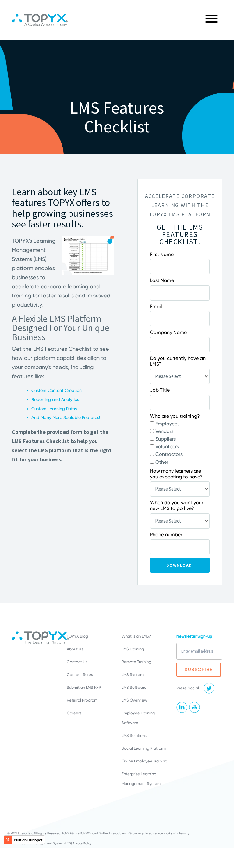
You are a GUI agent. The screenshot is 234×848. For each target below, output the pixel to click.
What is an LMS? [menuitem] (136, 636)
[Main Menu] (211, 20)
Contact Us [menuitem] (77, 662)
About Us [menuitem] (75, 649)
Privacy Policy (82, 843)
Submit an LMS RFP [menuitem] (84, 687)
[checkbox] (179, 443)
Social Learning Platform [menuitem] (144, 748)
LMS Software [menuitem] (134, 687)
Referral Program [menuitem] (82, 700)
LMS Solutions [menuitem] (134, 735)
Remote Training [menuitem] (136, 662)
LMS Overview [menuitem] (134, 700)
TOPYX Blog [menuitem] (77, 636)
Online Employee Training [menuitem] (144, 761)
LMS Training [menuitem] (133, 649)
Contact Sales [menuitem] (80, 674)
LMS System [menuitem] (133, 674)
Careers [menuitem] (74, 713)
